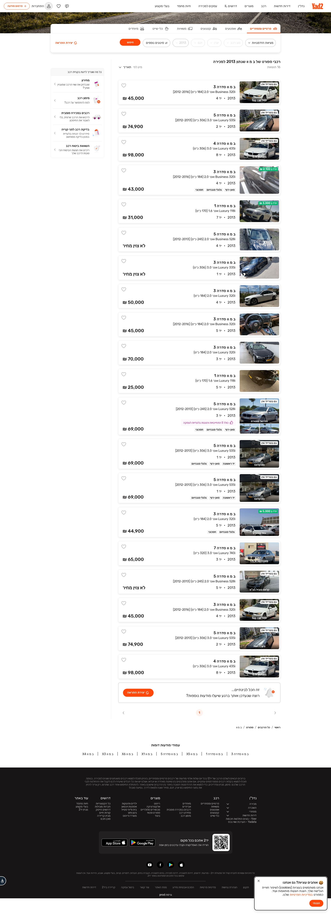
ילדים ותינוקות (129, 803)
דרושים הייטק (103, 809)
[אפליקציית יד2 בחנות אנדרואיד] (170, 864)
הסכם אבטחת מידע (183, 887)
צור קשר (144, 887)
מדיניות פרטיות (208, 887)
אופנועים (214, 809)
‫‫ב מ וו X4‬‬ (88, 754)
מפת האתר (161, 887)
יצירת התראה (64, 43)
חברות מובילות (103, 806)
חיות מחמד (82, 803)
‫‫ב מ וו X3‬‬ (107, 754)
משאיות (215, 806)
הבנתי (316, 903)
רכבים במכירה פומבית (179, 809)
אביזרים (186, 806)
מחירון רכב (185, 812)
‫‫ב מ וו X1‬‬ (147, 754)
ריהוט (157, 803)
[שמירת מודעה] (124, 85)
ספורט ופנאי (153, 812)
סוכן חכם (106, 818)
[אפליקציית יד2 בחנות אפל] (181, 864)
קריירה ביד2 (108, 887)
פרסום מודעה (15, 6)
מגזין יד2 (83, 809)
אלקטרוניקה (153, 806)
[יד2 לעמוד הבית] (317, 6)
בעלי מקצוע (82, 806)
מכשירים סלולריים (150, 809)
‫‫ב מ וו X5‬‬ (191, 754)
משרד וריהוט (130, 815)
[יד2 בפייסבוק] (160, 864)
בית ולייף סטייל (129, 809)
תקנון (246, 887)
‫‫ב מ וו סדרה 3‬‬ (240, 754)
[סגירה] (258, 881)
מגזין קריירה (104, 815)
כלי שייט (214, 815)
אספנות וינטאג (129, 806)
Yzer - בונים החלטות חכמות (241, 818)
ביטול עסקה (127, 887)
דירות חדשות (89, 887)
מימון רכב (186, 815)
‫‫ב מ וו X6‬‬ (127, 754)
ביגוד (157, 815)
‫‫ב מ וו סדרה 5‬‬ (169, 754)
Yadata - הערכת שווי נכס (242, 822)
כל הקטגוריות (103, 803)
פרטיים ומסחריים (210, 803)
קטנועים (214, 812)
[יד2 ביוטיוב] (149, 864)
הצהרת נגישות (229, 887)
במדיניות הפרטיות (301, 894)
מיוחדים (187, 803)
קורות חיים (105, 812)
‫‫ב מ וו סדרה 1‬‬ (214, 754)
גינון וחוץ (132, 812)
